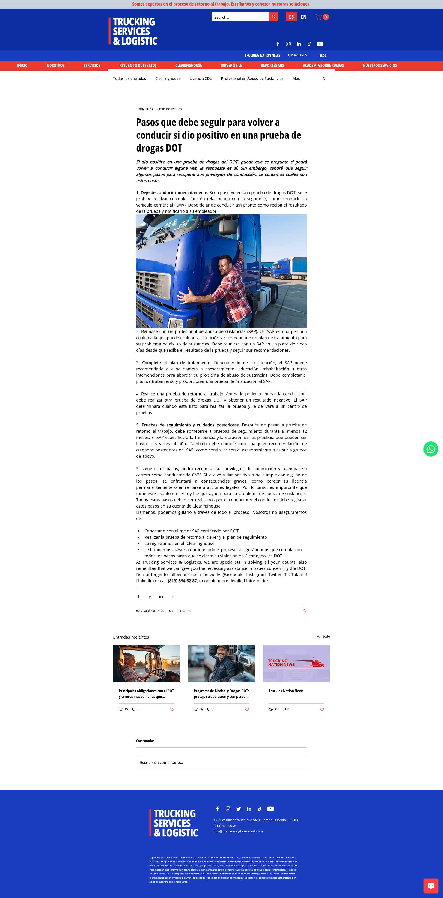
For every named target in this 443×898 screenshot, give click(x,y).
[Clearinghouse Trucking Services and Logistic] (217, 809)
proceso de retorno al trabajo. (201, 4)
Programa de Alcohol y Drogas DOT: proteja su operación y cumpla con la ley (221, 693)
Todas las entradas (129, 78)
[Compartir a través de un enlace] (172, 596)
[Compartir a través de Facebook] (138, 596)
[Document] (430, 449)
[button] (322, 17)
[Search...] (273, 16)
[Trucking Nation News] (296, 663)
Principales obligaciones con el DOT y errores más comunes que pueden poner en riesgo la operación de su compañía (146, 693)
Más (296, 78)
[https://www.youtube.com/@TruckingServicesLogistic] (320, 44)
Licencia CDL (201, 78)
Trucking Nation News (286, 691)
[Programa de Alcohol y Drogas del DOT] (221, 663)
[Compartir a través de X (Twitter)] (149, 596)
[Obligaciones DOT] (146, 663)
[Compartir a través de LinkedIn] (161, 596)
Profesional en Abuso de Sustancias (252, 78)
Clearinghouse (167, 78)
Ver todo (323, 636)
